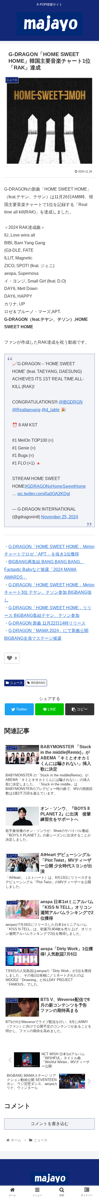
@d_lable (50, 409)
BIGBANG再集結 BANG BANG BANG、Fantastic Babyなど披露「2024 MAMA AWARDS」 (44, 569)
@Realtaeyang (26, 409)
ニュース (16, 683)
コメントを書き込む (50, 1123)
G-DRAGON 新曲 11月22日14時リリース (47, 623)
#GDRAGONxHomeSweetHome (55, 486)
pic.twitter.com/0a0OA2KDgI (43, 493)
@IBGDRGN (71, 402)
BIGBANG (38, 683)
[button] (88, 727)
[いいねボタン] (9, 658)
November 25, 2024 (59, 517)
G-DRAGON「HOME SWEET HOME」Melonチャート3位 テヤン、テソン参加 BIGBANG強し (49, 593)
